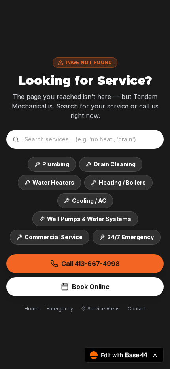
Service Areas (103, 309)
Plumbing (55, 164)
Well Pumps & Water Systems (89, 218)
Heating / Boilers (122, 182)
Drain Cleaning (115, 164)
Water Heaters (53, 182)
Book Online (91, 287)
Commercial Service (54, 237)
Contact (137, 309)
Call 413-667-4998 (90, 264)
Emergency (60, 309)
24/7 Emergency (130, 237)
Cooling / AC (89, 200)
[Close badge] (155, 355)
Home (32, 309)
